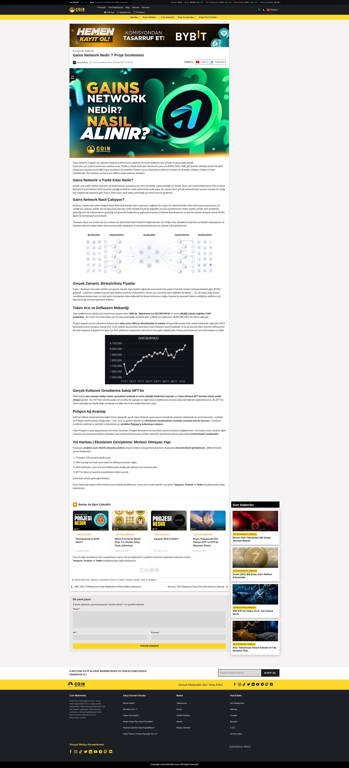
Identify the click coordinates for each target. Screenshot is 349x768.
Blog (128, 7)
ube (191, 485)
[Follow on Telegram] (262, 684)
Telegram (178, 485)
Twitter (99, 561)
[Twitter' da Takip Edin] (248, 684)
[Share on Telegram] (156, 570)
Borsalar (145, 7)
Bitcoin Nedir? (129, 703)
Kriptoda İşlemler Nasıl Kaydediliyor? (139, 728)
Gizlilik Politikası (183, 715)
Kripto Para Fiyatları (208, 17)
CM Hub (110, 12)
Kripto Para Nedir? (131, 715)
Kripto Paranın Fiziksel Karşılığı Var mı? (140, 734)
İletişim (180, 721)
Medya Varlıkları (183, 728)
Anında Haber (236, 734)
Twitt (199, 485)
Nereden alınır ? (130, 709)
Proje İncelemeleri (186, 17)
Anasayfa (101, 7)
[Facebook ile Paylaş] (142, 570)
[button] (149, 253)
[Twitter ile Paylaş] (147, 570)
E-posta (155, 632)
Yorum (76, 609)
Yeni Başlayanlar (115, 7)
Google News (220, 62)
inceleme (121, 580)
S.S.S (232, 728)
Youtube (204, 62)
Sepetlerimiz (125, 12)
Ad (75, 632)
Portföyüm (140, 12)
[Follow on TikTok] (244, 684)
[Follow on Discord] (271, 684)
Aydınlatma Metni (239, 746)
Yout (187, 485)
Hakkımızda (182, 703)
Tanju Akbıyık (82, 62)
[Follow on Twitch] (266, 684)
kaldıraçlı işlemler (132, 580)
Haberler (134, 17)
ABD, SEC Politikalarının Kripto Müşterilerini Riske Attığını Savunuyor (107, 587)
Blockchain (78, 51)
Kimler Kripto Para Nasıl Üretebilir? (138, 721)
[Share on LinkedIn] (152, 570)
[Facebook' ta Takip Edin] (234, 684)
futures (113, 580)
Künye (179, 709)
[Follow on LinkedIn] (253, 684)
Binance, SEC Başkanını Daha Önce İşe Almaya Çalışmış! (196, 587)
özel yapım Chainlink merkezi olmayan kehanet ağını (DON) (191, 289)
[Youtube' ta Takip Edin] (257, 684)
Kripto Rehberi (149, 17)
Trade (143, 580)
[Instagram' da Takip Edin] (239, 684)
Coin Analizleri (167, 17)
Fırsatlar (233, 715)
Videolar (135, 7)
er (202, 485)
